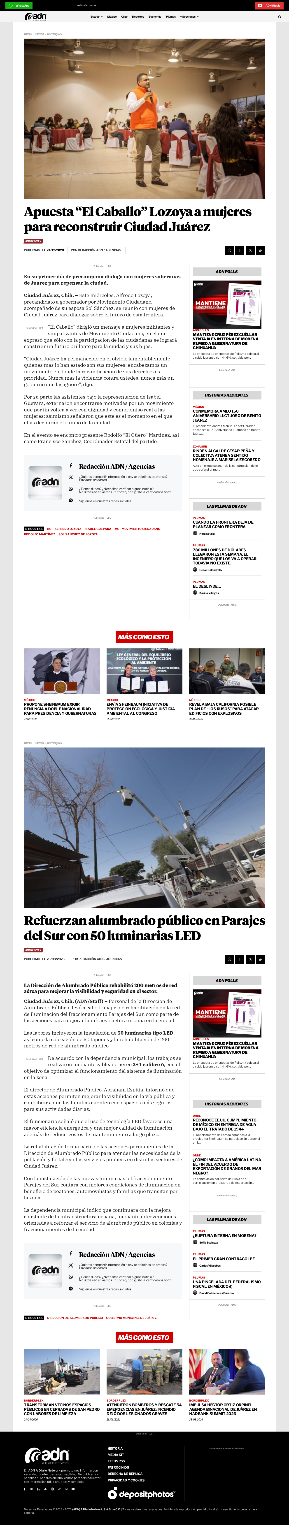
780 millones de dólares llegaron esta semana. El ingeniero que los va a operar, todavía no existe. (225, 557)
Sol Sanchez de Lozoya (78, 534)
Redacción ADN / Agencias (117, 467)
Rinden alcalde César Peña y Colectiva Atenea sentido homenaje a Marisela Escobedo (226, 455)
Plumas (199, 518)
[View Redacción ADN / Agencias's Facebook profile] (71, 465)
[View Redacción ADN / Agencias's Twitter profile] (71, 477)
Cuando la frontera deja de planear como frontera (223, 524)
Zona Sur (200, 446)
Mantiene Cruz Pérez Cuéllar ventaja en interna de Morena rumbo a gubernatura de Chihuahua (226, 341)
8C (49, 529)
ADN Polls (201, 330)
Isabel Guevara (98, 529)
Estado (39, 34)
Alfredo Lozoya (68, 529)
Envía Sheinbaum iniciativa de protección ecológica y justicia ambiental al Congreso (141, 708)
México (198, 407)
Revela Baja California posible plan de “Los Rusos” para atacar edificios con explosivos (224, 708)
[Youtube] (73, 1489)
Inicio (28, 34)
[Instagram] (31, 1489)
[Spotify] (52, 1489)
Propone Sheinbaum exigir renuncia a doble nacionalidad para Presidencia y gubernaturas (60, 708)
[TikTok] (59, 1489)
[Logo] (36, 17)
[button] (253, 17)
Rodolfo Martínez (39, 534)
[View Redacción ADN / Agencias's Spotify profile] (71, 500)
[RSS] (45, 1489)
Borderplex (54, 34)
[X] (250, 250)
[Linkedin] (38, 1489)
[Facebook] (239, 250)
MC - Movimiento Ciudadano (137, 529)
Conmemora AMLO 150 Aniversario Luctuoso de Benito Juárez (227, 415)
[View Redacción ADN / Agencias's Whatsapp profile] (71, 489)
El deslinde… (207, 586)
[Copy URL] (260, 250)
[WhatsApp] (229, 250)
